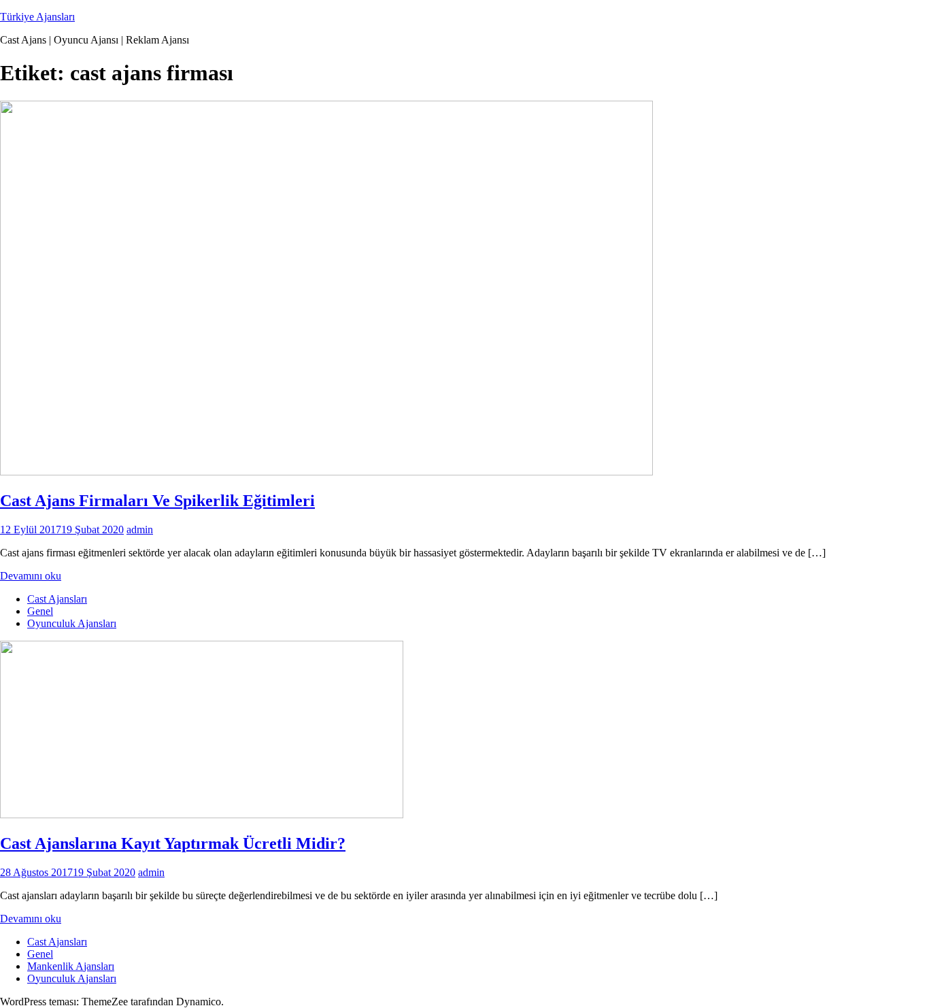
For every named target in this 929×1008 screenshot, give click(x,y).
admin (139, 529)
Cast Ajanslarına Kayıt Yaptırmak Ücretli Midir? (172, 843)
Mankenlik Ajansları (70, 966)
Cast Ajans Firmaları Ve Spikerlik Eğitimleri (157, 500)
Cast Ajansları (57, 599)
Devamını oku (30, 576)
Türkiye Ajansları (37, 16)
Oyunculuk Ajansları (71, 623)
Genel (40, 611)
